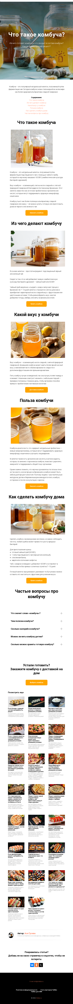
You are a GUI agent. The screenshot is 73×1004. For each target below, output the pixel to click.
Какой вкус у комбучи (36, 831)
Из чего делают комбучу (36, 828)
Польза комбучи (36, 833)
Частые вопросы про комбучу (36, 839)
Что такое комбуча (36, 825)
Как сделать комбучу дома (36, 836)
